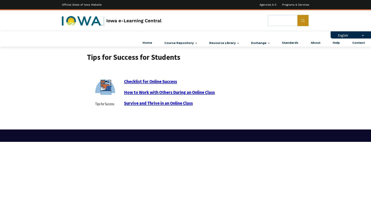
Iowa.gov (82, 20)
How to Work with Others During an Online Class (169, 92)
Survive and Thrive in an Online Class (158, 103)
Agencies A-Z (268, 4)
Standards (290, 43)
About (315, 43)
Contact (358, 43)
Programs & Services (295, 4)
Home (147, 43)
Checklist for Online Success (150, 81)
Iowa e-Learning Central (134, 20)
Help (336, 43)
